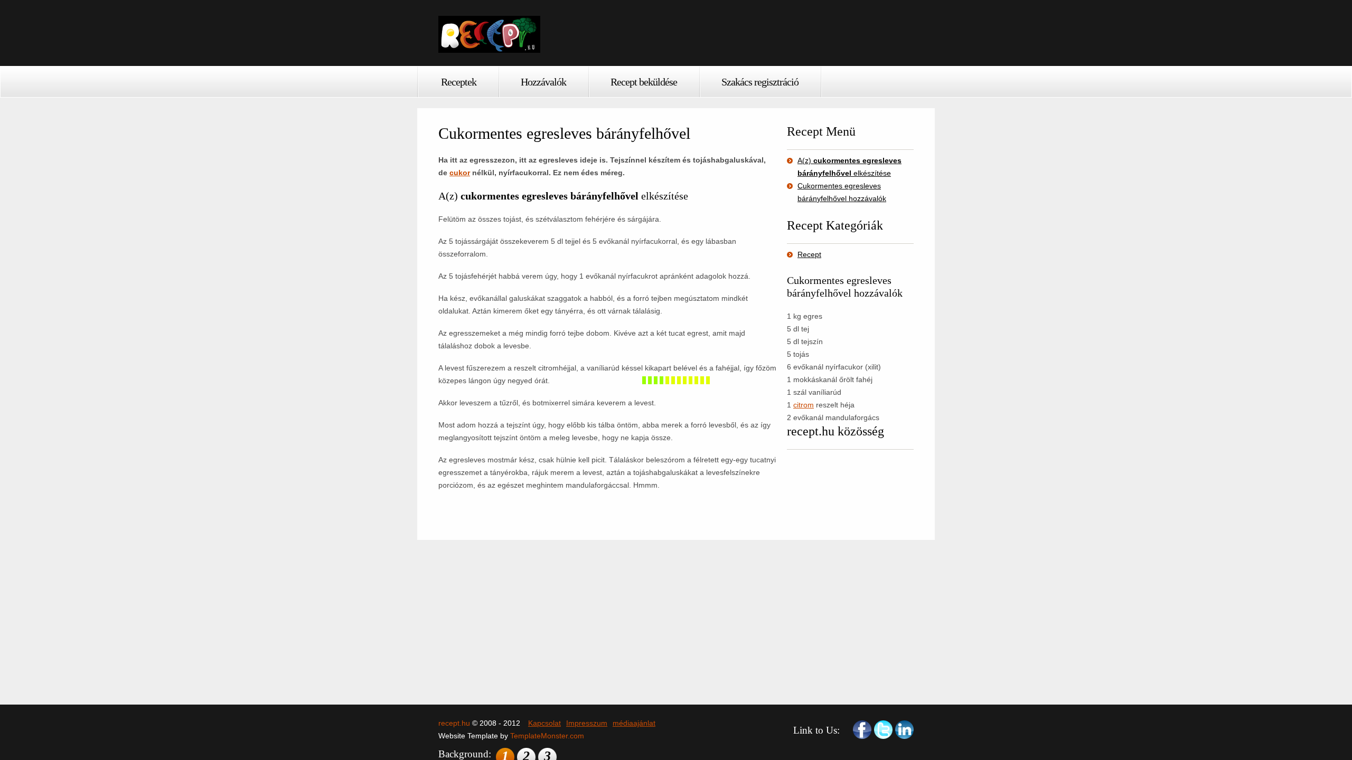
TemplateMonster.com (547, 736)
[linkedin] (904, 729)
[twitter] (883, 729)
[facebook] (862, 729)
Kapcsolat (544, 723)
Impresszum (586, 723)
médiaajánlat (634, 723)
